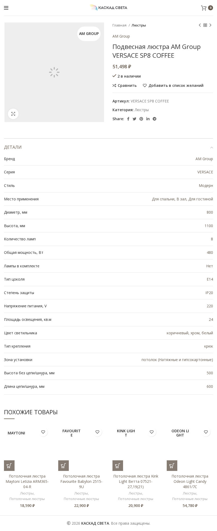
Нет (209, 265)
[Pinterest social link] (141, 118)
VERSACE (205, 171)
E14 (210, 279)
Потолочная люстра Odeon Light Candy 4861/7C (189, 481)
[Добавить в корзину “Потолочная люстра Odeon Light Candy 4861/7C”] (172, 465)
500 (210, 372)
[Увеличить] (13, 114)
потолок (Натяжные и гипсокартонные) (177, 359)
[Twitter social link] (134, 118)
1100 (209, 225)
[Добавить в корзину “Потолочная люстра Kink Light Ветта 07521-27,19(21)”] (117, 465)
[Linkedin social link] (148, 118)
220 (210, 305)
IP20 (209, 292)
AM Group (121, 36)
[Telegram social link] (154, 118)
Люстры (139, 25)
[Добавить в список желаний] (43, 431)
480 (210, 252)
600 (210, 386)
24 (211, 319)
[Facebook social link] (128, 118)
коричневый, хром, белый (190, 332)
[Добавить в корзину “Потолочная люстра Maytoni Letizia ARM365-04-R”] (9, 465)
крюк (208, 346)
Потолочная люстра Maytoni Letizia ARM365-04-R (27, 481)
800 (210, 212)
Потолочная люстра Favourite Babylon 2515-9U (81, 481)
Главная (119, 25)
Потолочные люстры (27, 498)
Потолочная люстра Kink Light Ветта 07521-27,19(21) (135, 481)
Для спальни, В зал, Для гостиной (182, 198)
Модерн (206, 185)
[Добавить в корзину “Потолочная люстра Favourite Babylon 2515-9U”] (63, 465)
